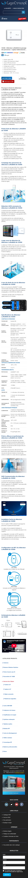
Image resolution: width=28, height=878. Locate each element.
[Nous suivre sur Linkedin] (6, 804)
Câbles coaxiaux (7, 737)
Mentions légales (7, 831)
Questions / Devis (6, 78)
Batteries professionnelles (10, 746)
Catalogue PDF (7, 814)
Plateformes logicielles (10, 698)
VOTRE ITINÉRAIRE (13, 793)
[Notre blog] (22, 18)
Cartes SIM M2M (7, 705)
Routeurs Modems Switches (10, 667)
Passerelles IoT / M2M (9, 676)
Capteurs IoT (7, 689)
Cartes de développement (10, 733)
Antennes (5, 662)
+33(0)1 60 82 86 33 (10, 772)
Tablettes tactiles (7, 724)
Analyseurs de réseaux (9, 710)
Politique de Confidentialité (9, 833)
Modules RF (6, 728)
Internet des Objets (8, 681)
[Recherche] (23, 12)
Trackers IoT (7, 684)
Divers (5, 751)
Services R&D (6, 817)
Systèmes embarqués (9, 719)
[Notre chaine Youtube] (16, 804)
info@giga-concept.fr (19, 772)
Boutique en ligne (7, 822)
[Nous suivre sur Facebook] (21, 804)
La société (7, 8)
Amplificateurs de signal (9, 714)
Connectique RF (7, 742)
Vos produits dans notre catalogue (11, 845)
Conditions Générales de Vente (10, 836)
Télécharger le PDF (9, 81)
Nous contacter (18, 8)
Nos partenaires (7, 820)
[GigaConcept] (14, 2)
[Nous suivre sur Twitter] (11, 804)
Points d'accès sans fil (9, 672)
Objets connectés (8, 694)
